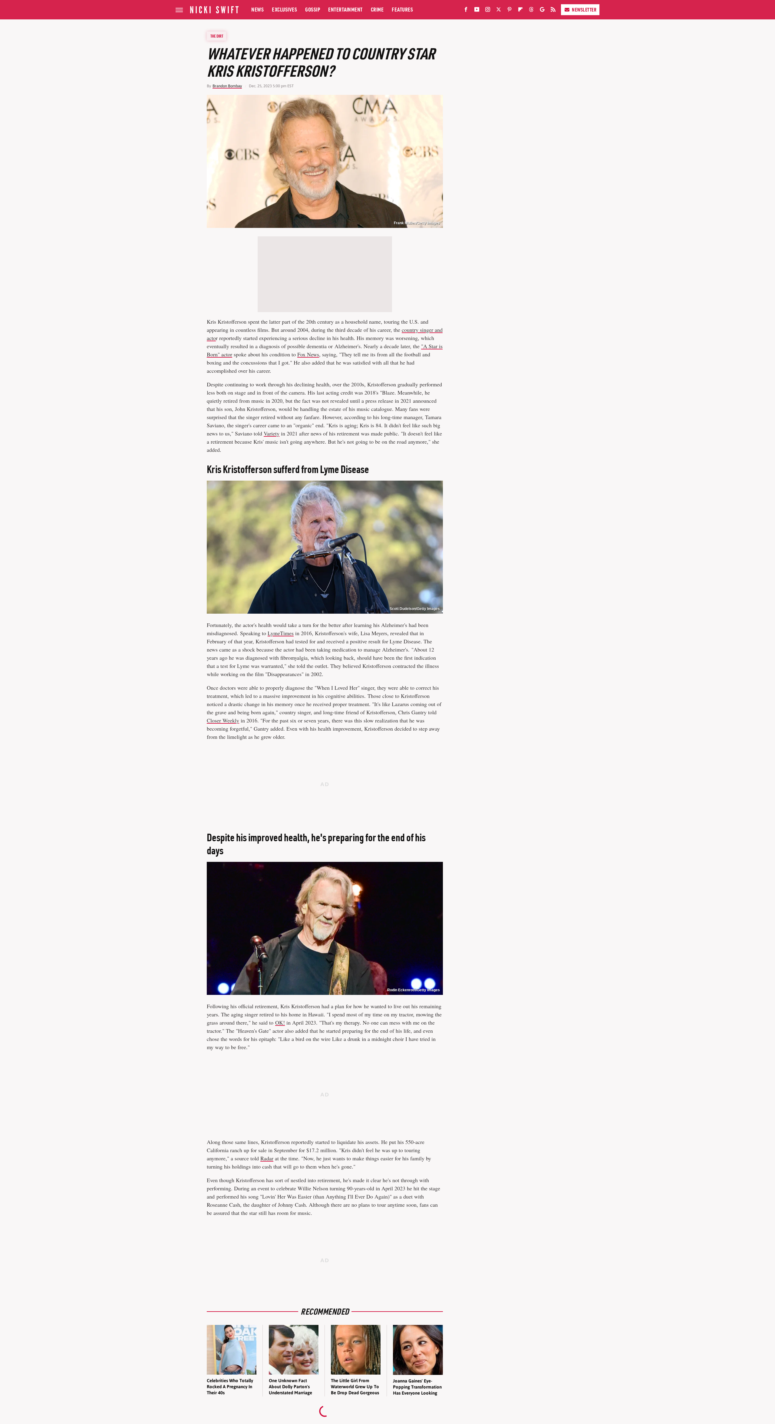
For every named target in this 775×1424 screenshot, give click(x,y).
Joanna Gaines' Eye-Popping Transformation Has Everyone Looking (417, 1387)
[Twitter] (499, 10)
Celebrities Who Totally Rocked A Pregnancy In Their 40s (230, 1387)
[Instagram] (488, 10)
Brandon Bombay (227, 86)
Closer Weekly (223, 720)
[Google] (542, 10)
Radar (266, 1158)
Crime (377, 9)
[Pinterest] (509, 10)
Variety (271, 433)
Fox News (308, 354)
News (257, 9)
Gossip (312, 9)
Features (402, 9)
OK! (280, 1022)
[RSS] (553, 10)
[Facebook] (466, 10)
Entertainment (345, 9)
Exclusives (284, 9)
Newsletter (584, 10)
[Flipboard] (520, 10)
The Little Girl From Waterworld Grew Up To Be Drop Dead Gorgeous (355, 1387)
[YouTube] (477, 10)
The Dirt (216, 36)
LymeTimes (281, 633)
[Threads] (531, 10)
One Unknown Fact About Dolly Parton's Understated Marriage (290, 1387)
